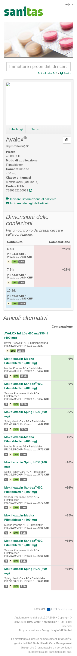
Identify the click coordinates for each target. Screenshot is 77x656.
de (66, 4)
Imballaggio (16, 129)
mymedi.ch (50, 621)
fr (70, 4)
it (72, 4)
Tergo (35, 129)
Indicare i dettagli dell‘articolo (29, 203)
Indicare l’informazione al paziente (33, 199)
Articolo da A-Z (47, 73)
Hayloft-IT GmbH (62, 630)
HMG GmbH (34, 621)
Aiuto (67, 73)
